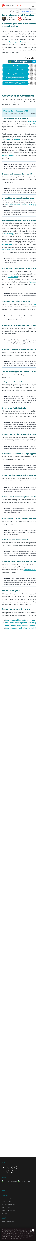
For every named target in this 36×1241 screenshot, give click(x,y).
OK (33, 1230)
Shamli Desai (11, 19)
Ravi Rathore (27, 19)
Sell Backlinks (13, 276)
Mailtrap (17, 139)
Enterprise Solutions (9, 1199)
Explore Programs (8, 1204)
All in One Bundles (8, 1210)
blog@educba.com (27, 11)
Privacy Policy (16, 1238)
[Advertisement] (21, 656)
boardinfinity (8, 234)
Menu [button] (31, 6)
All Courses (6, 1207)
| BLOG (18, 6)
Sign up (4, 1213)
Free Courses (6, 1202)
